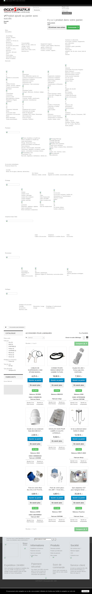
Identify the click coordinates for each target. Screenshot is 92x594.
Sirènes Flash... (69, 81)
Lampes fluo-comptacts (27, 197)
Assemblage (9, 36)
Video (68, 235)
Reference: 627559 (35, 512)
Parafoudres (51, 108)
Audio (36, 235)
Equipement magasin (46, 44)
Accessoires (9, 44)
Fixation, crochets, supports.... (49, 50)
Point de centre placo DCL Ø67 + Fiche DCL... (57, 489)
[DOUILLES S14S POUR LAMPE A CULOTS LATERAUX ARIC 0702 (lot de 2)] (56, 417)
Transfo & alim (69, 105)
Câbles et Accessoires (27, 276)
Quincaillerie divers (11, 57)
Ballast (55, 199)
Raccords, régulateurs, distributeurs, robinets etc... (34, 155)
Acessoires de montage (28, 111)
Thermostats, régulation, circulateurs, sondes (33, 149)
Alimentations (68, 106)
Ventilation (68, 112)
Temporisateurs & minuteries (55, 117)
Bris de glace (68, 92)
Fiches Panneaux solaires (54, 93)
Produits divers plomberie (56, 145)
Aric (11, 342)
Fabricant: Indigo (57, 399)
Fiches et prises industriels (72, 76)
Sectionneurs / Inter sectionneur (30, 84)
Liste (84, 338)
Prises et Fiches (26, 117)
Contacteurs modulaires (54, 77)
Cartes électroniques (26, 141)
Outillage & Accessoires (25, 304)
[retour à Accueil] (5, 327)
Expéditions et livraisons (36, 548)
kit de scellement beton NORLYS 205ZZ (78, 430)
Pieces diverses (25, 146)
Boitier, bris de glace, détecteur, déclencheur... (18, 171)
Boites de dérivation (27, 112)
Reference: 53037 (57, 512)
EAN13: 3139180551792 (35, 397)
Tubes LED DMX (44, 198)
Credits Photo (34, 555)
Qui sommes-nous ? (76, 548)
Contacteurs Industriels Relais (12, 110)
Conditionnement (50, 308)
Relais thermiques (10, 117)
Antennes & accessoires (12, 77)
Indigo (11, 348)
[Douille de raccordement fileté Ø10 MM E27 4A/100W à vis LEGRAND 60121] (35, 417)
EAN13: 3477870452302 (78, 397)
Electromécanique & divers (72, 74)
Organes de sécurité (70, 89)
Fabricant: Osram (78, 516)
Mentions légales (75, 550)
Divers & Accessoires (70, 97)
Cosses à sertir (10, 96)
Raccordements (54, 155)
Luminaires (24, 205)
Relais (7, 116)
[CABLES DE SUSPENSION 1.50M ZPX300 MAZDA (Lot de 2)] (35, 356)
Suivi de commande (35, 553)
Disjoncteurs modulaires (28, 79)
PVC (51, 150)
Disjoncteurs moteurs (28, 81)
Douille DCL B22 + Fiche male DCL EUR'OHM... (79, 370)
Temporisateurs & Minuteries (55, 84)
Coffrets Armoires (10, 84)
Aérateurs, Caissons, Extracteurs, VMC (75, 114)
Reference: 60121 (35, 453)
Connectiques (9, 93)
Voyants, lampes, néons (54, 119)
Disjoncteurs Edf (26, 82)
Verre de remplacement (46, 206)
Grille (87, 338)
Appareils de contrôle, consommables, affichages (61, 174)
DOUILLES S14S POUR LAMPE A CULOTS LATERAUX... (57, 431)
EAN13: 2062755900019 (35, 514)
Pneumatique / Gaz (26, 154)
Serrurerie (67, 44)
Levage (35, 308)
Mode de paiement (55, 553)
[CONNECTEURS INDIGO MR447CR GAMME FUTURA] (56, 356)
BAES (66, 90)
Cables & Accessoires (40, 236)
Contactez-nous (8, 5)
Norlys (11, 354)
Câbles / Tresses (69, 120)
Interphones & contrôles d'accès (56, 236)
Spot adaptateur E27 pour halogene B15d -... (79, 489)
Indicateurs (50, 114)
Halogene (12, 370)
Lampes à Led (25, 193)
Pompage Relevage (55, 140)
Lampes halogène (25, 198)
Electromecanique (27, 96)
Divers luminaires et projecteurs (29, 209)
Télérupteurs (51, 82)
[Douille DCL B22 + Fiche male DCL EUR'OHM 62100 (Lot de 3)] (78, 356)
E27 (10, 365)
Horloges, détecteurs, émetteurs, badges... (33, 92)
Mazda (11, 352)
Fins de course (69, 77)
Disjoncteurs (25, 74)
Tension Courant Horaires (54, 116)
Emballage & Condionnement (53, 306)
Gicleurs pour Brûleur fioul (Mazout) (30, 144)
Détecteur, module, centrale (39, 174)
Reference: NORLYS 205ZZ (78, 453)
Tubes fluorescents (45, 197)
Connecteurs (9, 95)
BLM (11, 344)
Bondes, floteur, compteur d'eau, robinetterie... (61, 147)
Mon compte (53, 555)
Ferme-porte (68, 49)
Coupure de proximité (70, 95)
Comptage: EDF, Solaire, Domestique (32, 114)
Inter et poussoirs (27, 116)
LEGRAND (12, 350)
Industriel (67, 68)
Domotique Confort (27, 90)
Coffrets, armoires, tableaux (13, 85)
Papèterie (69, 272)
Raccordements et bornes (12, 98)
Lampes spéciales (26, 200)
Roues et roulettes (11, 58)
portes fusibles (51, 109)
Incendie (8, 170)
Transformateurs (69, 108)
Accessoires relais (11, 112)
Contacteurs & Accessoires (13, 114)
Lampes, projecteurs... (59, 209)
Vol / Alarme (35, 173)
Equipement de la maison (29, 109)
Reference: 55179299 (35, 394)
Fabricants (11, 377)
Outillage (21, 306)
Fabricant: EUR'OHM (78, 399)
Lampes (23, 192)
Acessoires (51, 173)
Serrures (67, 54)
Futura (11, 361)
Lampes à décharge (26, 195)
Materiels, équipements (41, 272)
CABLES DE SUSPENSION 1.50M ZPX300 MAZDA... (35, 370)
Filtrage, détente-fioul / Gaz (28, 143)
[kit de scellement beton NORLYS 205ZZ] (78, 417)
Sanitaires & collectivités (71, 40)
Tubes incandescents (45, 200)
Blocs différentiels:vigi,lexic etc (30, 76)
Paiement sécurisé (35, 550)
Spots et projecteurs (26, 208)
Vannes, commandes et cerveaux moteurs (32, 151)
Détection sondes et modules (72, 73)
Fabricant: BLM (35, 517)
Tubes (41, 195)
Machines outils (23, 309)
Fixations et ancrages (46, 49)
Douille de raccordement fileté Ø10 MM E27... (35, 430)
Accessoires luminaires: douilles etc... (63, 194)
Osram (11, 356)
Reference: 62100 (78, 394)
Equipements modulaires (54, 76)
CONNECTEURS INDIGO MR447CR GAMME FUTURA (56, 370)
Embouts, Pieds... (26, 48)
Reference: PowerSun (79, 512)
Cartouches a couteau (53, 106)
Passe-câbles (9, 55)
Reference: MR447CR (57, 394)
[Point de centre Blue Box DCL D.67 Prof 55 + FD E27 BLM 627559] (35, 476)
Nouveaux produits (55, 548)
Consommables (26, 43)
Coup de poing (69, 93)
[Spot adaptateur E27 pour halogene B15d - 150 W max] (78, 476)
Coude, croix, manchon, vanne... (58, 151)
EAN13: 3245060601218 (35, 456)
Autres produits (69, 125)
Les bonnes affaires (59, 207)
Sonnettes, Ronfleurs (27, 119)
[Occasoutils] (17, 10)
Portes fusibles (52, 81)
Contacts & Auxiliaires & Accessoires (32, 77)
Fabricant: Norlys (78, 457)
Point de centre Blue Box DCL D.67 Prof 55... (35, 489)
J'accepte (85, 591)
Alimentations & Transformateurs (62, 196)
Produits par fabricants (56, 550)
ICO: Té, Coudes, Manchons (72, 124)
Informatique (24, 271)
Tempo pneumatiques (11, 119)
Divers (49, 85)
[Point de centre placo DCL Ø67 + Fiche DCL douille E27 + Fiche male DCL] (56, 476)
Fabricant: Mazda (35, 399)
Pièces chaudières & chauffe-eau (30, 139)
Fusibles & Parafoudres (54, 104)
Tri (26, 337)
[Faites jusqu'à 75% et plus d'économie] (46, 2)
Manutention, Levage (38, 306)
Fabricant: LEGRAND (35, 458)
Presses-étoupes (69, 79)
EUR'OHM (12, 346)
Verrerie (42, 205)
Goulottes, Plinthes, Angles (72, 122)
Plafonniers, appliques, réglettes (29, 206)
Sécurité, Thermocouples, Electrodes (31, 147)
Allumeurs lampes (58, 197)
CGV (72, 553)
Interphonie (51, 235)
